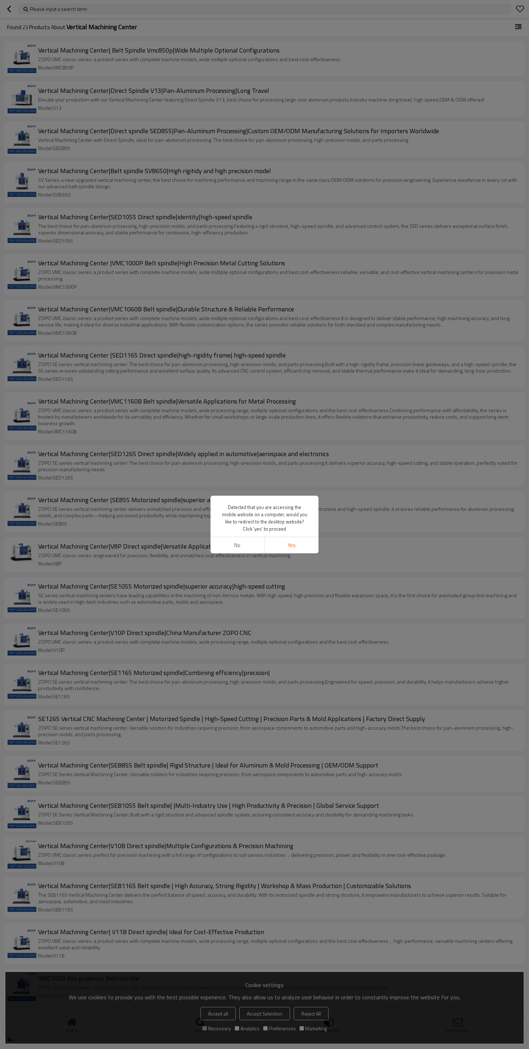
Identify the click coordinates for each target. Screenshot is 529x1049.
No (237, 545)
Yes (292, 545)
